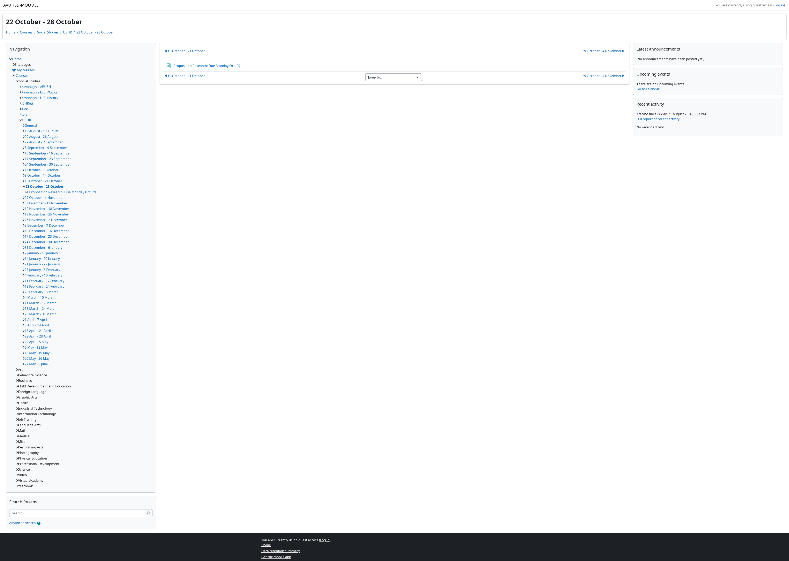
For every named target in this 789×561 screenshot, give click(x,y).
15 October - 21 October (184, 51)
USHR (67, 32)
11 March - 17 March (41, 303)
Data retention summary (280, 551)
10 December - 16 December (47, 231)
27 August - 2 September (44, 142)
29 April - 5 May (36, 342)
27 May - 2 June (36, 364)
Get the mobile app (276, 557)
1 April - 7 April (36, 319)
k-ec (24, 109)
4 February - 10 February (43, 275)
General (31, 125)
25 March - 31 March (41, 314)
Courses (26, 32)
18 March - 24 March (41, 308)
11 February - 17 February (44, 281)
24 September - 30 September (48, 164)
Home (10, 32)
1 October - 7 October (42, 170)
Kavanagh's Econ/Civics (39, 92)
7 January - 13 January (41, 253)
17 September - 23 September (48, 159)
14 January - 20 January (42, 258)
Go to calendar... (649, 89)
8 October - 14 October (42, 175)
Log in (779, 5)
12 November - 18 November (47, 208)
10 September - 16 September (48, 153)
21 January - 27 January (42, 264)
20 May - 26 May (37, 358)
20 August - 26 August (42, 136)
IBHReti (27, 103)
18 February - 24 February (44, 286)
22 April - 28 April (38, 336)
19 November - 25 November (47, 214)
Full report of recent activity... (659, 119)
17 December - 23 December (47, 236)
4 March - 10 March (40, 297)
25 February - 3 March (42, 292)
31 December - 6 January (43, 247)
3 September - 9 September (46, 147)
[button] (39, 523)
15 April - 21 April (38, 330)
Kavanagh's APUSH (36, 86)
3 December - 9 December (45, 225)
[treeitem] (80, 272)
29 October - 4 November (603, 51)
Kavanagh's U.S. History (39, 98)
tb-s (24, 114)
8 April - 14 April (37, 325)
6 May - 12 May (36, 347)
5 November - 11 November (46, 203)
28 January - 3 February (42, 269)
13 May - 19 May (37, 353)
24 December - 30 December (47, 242)
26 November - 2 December (46, 220)
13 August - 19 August (42, 131)
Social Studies (48, 32)
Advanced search (22, 523)
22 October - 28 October (95, 32)
